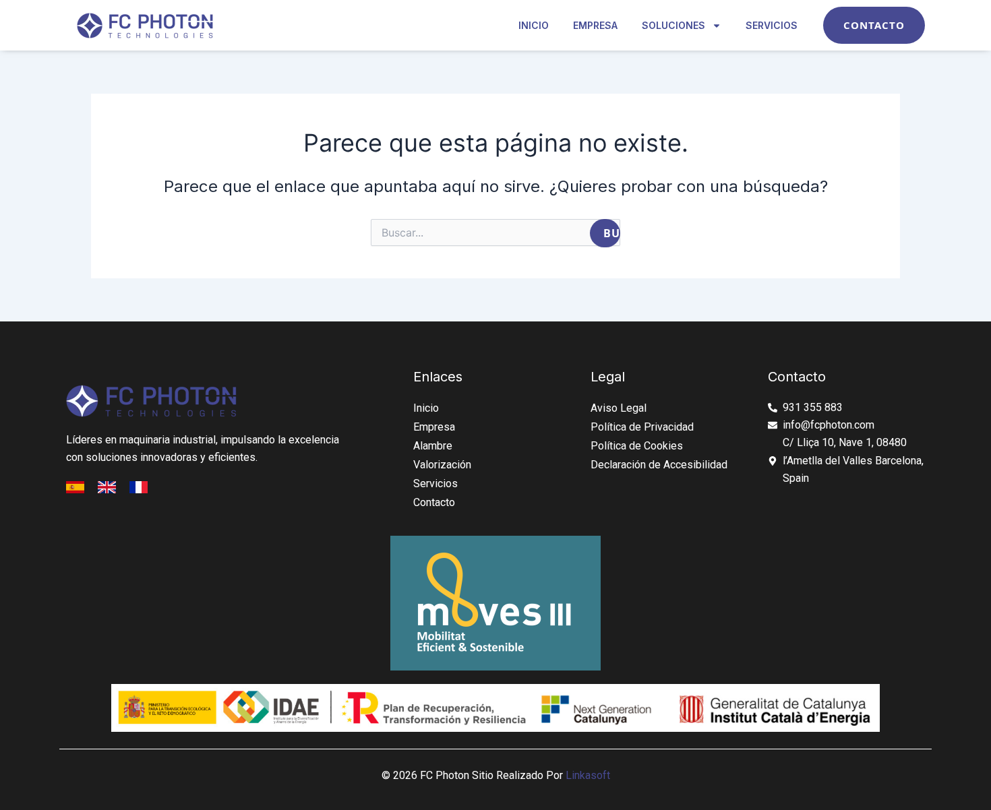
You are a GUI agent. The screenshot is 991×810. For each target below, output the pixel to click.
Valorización (442, 464)
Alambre (432, 445)
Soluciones (673, 25)
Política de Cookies (637, 445)
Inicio (533, 25)
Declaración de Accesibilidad (659, 464)
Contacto (434, 502)
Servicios (772, 25)
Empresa (595, 25)
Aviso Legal (619, 408)
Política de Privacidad (642, 426)
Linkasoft (588, 775)
